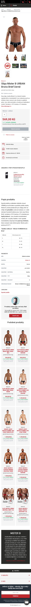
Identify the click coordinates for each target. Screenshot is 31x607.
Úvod (2, 9)
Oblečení (9, 9)
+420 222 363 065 (9, 312)
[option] (15, 179)
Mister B (3, 81)
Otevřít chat (15, 315)
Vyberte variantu (15, 129)
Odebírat (15, 596)
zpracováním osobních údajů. (19, 601)
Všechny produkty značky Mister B (15, 560)
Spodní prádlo (17, 9)
